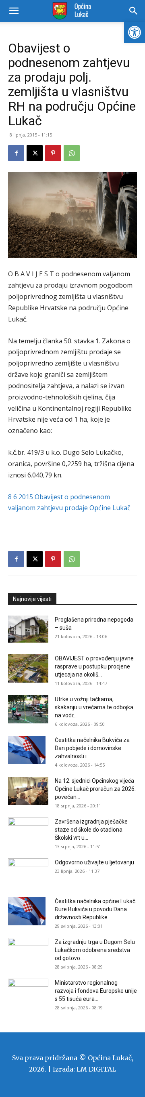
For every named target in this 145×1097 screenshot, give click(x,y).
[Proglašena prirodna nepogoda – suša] (28, 629)
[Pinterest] (53, 153)
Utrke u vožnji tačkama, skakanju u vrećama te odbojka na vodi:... (94, 707)
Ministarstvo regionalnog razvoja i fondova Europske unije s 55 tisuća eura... (96, 990)
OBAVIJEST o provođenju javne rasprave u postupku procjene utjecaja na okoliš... (94, 666)
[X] (35, 153)
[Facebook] (16, 153)
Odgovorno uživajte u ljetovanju (94, 862)
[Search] (133, 11)
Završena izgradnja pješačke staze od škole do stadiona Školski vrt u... (91, 829)
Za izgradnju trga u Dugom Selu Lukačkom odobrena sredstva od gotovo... (95, 950)
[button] (134, 32)
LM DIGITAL (96, 1069)
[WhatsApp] (72, 153)
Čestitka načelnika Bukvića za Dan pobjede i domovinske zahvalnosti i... (92, 748)
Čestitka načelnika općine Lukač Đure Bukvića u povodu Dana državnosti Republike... (95, 909)
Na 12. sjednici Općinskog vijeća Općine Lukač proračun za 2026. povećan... (95, 789)
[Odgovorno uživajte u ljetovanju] (28, 872)
